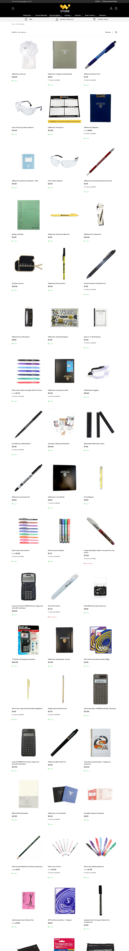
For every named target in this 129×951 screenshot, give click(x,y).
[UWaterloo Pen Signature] (100, 215)
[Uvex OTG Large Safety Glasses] (28, 108)
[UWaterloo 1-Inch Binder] (64, 477)
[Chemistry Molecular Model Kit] (64, 424)
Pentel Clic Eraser (54, 606)
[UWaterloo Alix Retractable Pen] (64, 215)
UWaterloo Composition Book (58, 390)
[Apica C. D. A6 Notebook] (100, 317)
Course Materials (41, 15)
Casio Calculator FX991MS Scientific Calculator (100, 708)
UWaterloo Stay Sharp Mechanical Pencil (98, 181)
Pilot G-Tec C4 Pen (54, 867)
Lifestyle (78, 15)
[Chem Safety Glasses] (64, 161)
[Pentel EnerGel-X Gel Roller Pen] (100, 264)
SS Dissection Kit (18, 283)
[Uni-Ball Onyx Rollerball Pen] (28, 424)
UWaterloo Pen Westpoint (21, 337)
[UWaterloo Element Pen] (100, 54)
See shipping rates (35, 1)
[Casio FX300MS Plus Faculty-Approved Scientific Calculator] (28, 742)
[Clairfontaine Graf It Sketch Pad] (28, 900)
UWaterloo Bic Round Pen (56, 283)
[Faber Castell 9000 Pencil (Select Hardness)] (28, 847)
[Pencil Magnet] (100, 477)
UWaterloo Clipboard (91, 127)
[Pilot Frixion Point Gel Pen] (28, 531)
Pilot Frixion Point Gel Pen (20, 550)
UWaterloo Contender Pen (21, 497)
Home (13, 24)
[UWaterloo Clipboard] (100, 108)
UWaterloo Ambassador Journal (59, 659)
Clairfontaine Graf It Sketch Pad (22, 920)
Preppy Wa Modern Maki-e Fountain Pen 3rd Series (99, 551)
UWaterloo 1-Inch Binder (56, 497)
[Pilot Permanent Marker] (64, 531)
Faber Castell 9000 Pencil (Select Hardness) (27, 867)
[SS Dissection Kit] (28, 264)
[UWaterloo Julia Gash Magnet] (64, 317)
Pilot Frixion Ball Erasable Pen (94, 867)
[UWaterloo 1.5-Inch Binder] (64, 793)
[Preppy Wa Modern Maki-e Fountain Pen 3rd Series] (100, 531)
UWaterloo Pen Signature (92, 234)
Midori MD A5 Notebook (20, 813)
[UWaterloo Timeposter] (64, 108)
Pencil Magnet (89, 497)
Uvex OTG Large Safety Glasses (23, 127)
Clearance (102, 15)
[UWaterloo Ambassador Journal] (64, 640)
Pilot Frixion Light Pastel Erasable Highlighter (27, 708)
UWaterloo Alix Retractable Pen (59, 234)
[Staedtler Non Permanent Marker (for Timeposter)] (100, 900)
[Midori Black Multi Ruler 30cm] (100, 424)
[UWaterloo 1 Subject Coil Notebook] (64, 54)
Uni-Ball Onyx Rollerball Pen (21, 444)
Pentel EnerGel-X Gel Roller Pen (95, 283)
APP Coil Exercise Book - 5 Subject (60, 920)
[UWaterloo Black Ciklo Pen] (64, 742)
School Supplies (54, 15)
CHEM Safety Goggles (91, 390)
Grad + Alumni (90, 15)
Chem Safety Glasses (55, 181)
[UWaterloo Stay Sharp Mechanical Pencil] (100, 161)
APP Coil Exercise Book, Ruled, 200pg (96, 659)
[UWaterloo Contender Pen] (28, 477)
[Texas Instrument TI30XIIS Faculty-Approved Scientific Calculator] (28, 586)
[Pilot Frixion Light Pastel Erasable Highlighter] (28, 689)
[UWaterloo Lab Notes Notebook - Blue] (28, 161)
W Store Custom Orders (109, 1)
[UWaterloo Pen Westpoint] (28, 317)
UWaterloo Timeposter (56, 127)
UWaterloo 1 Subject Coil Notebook (60, 74)
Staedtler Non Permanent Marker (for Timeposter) (97, 921)
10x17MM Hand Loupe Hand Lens (95, 606)
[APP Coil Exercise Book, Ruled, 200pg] (100, 640)
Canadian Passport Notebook (94, 813)
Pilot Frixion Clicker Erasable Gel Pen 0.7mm (27, 390)
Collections (27, 15)
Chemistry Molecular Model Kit (58, 444)
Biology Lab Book (17, 234)
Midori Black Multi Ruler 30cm (94, 444)
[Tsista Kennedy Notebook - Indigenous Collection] (100, 742)
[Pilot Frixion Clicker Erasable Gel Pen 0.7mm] (28, 370)
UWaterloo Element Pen (92, 74)
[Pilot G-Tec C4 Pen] (64, 847)
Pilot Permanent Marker (56, 550)
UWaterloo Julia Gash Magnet (58, 337)
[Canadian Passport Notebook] (100, 793)
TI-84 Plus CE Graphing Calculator (23, 659)
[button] (116, 8)
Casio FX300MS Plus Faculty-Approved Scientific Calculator (25, 763)
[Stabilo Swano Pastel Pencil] (64, 689)
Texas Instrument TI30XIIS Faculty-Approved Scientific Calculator (27, 607)
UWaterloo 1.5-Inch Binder (57, 813)
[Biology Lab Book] (28, 215)
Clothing (67, 15)
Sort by (14, 32)
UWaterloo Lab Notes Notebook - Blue (25, 181)
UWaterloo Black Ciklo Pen (57, 762)
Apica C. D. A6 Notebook (92, 337)
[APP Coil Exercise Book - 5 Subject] (64, 900)
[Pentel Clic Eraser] (64, 586)
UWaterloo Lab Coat (19, 74)
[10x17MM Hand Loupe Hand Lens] (100, 586)
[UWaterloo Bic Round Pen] (64, 264)
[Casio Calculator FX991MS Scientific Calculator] (100, 689)
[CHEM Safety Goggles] (100, 370)
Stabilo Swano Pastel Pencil (57, 708)
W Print (97, 1)
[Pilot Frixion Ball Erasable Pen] (100, 847)
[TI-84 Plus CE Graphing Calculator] (28, 640)
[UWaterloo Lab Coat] (28, 54)
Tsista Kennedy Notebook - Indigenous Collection (97, 763)
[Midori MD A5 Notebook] (28, 793)
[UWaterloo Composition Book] (64, 370)
